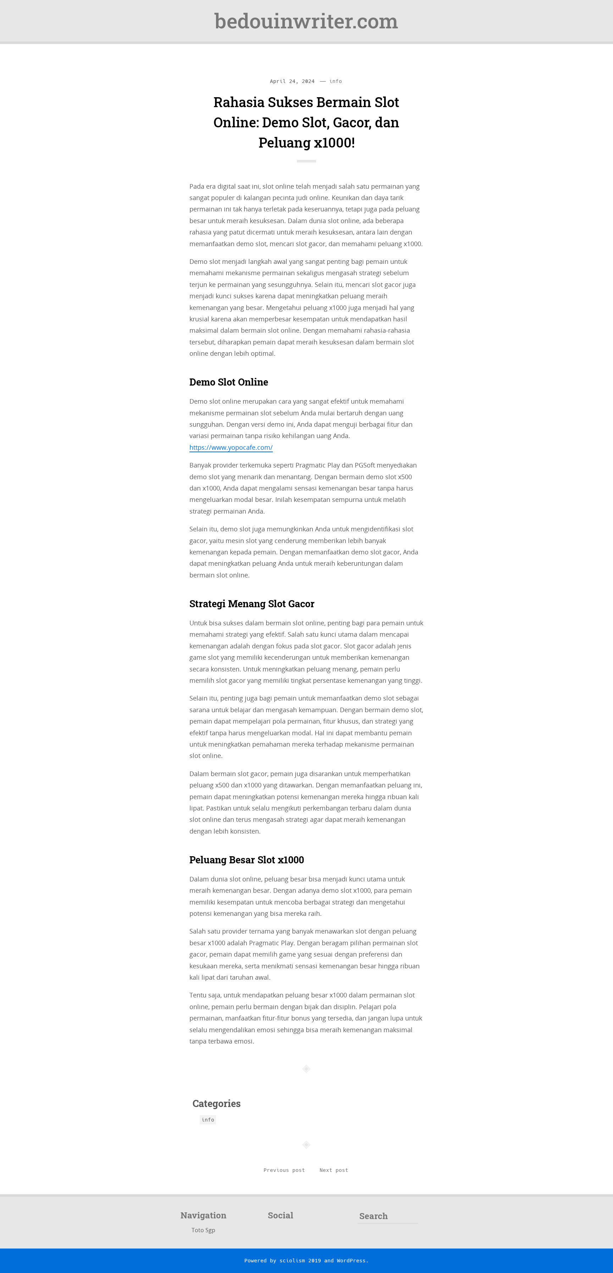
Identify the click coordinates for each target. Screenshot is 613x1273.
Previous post (284, 1170)
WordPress (351, 1260)
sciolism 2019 (300, 1260)
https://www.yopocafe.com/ (231, 447)
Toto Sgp (203, 1230)
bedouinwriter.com (306, 20)
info (335, 81)
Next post (334, 1170)
